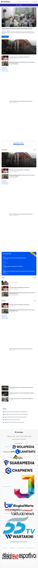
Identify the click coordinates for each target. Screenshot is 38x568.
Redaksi (29, 436)
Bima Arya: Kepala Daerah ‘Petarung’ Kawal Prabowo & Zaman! (21, 101)
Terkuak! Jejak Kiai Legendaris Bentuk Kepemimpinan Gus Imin (17, 28)
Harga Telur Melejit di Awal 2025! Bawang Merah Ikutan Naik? (15, 417)
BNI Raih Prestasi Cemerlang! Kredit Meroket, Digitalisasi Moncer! (16, 411)
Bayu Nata (9, 30)
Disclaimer (26, 436)
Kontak (13, 436)
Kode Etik (21, 436)
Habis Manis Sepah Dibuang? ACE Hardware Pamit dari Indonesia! (16, 414)
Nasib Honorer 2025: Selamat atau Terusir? (12, 419)
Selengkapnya (5, 36)
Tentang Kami (9, 436)
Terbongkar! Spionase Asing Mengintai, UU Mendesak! (19, 169)
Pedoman (18, 436)
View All (35, 300)
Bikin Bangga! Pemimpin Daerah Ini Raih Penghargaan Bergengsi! (21, 387)
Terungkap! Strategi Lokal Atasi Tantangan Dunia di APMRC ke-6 (21, 398)
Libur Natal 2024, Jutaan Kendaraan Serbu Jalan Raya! (14, 422)
